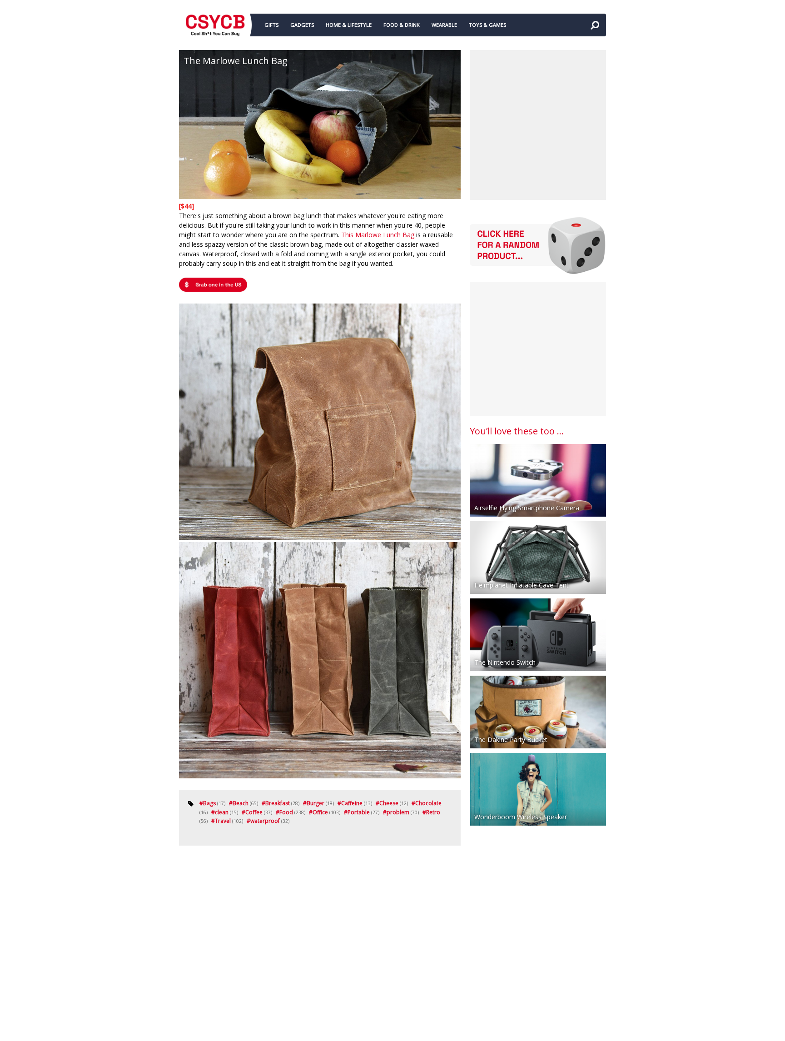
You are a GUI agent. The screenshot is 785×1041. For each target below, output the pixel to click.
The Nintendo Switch (505, 662)
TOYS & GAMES (487, 24)
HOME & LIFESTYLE (349, 24)
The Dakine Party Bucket (510, 739)
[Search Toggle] (594, 25)
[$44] (186, 206)
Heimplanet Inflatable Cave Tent (521, 585)
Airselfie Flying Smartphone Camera (526, 507)
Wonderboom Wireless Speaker (520, 816)
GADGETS (302, 24)
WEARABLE (444, 24)
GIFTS (271, 24)
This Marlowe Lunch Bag (377, 234)
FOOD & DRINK (401, 24)
